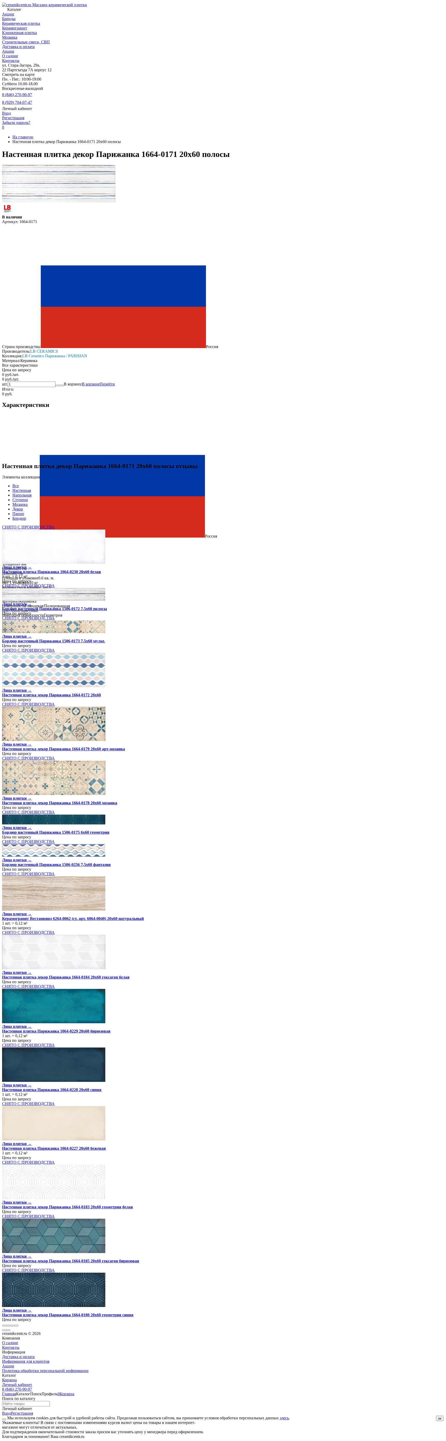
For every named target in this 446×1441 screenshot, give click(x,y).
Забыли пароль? (16, 122)
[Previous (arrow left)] (4, 1330)
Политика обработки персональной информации (45, 1370)
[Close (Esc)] (4, 1325)
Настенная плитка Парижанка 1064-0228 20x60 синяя (51, 1090)
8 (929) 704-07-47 (17, 102)
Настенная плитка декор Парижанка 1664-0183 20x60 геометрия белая (67, 1207)
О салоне (10, 56)
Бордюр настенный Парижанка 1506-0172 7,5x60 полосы (54, 609)
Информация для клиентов (26, 1361)
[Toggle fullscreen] (12, 1325)
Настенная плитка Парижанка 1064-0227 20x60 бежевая (54, 1148)
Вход (6, 113)
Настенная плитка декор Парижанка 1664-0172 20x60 (51, 695)
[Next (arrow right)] (8, 1330)
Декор (17, 509)
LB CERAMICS (44, 351)
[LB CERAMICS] (7, 212)
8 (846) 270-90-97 (17, 94)
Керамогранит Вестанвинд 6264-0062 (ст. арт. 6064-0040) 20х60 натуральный (73, 918)
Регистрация (13, 118)
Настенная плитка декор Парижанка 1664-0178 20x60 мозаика (59, 803)
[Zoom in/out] (16, 1325)
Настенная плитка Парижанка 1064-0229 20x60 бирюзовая (56, 1031)
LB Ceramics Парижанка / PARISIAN (54, 356)
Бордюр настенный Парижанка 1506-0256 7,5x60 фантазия (56, 864)
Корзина (9, 1380)
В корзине (98, 384)
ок (439, 1418)
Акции (8, 51)
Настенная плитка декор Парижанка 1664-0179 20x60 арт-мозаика (63, 749)
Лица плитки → (17, 567)
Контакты (10, 60)
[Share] (8, 1325)
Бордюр (19, 518)
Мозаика (20, 504)
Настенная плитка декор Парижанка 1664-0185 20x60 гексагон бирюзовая (70, 1261)
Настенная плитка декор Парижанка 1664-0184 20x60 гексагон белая (66, 977)
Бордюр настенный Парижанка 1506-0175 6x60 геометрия (55, 832)
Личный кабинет (17, 1384)
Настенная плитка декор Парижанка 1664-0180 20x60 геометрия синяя (67, 1315)
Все (15, 486)
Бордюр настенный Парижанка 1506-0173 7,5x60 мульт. (53, 641)
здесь (284, 1418)
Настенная (21, 490)
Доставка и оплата (18, 46)
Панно (18, 513)
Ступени (20, 500)
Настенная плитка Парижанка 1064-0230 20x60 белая (51, 572)
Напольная (21, 495)
